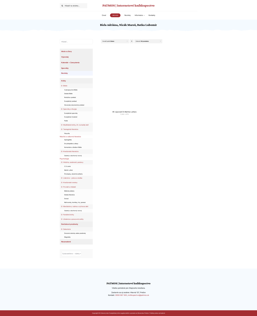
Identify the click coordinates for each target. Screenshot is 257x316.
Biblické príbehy (69, 191)
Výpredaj (64, 57)
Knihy (63, 81)
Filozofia (67, 133)
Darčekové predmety (69, 224)
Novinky (64, 73)
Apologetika (68, 140)
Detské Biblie (68, 93)
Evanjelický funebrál (70, 117)
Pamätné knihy (68, 215)
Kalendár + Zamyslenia (70, 63)
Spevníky (65, 68)
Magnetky (67, 237)
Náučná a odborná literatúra (70, 137)
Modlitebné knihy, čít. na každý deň (76, 125)
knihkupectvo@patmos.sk (138, 295)
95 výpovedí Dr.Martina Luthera (124, 112)
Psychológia (64, 159)
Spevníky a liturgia (70, 109)
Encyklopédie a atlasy (71, 143)
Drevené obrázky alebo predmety (75, 233)
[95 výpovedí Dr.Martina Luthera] (122, 50)
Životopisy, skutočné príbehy (73, 174)
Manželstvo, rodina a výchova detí (75, 206)
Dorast (66, 198)
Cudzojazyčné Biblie (70, 90)
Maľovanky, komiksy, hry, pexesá (75, 202)
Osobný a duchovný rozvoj (73, 155)
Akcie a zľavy (66, 51)
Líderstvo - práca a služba (72, 178)
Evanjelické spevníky (71, 113)
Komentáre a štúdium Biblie (73, 147)
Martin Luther (68, 170)
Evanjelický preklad (70, 101)
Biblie (65, 86)
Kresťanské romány (70, 182)
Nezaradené (66, 242)
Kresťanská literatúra (71, 151)
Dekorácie (67, 229)
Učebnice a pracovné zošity (73, 219)
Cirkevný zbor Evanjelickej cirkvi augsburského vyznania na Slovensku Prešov (124, 313)
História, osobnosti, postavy (73, 162)
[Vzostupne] (132, 41)
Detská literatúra (69, 195)
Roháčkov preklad (70, 97)
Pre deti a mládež (69, 187)
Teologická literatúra (70, 129)
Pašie (66, 121)
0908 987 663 (121, 295)
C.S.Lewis (67, 166)
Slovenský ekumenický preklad (74, 105)
